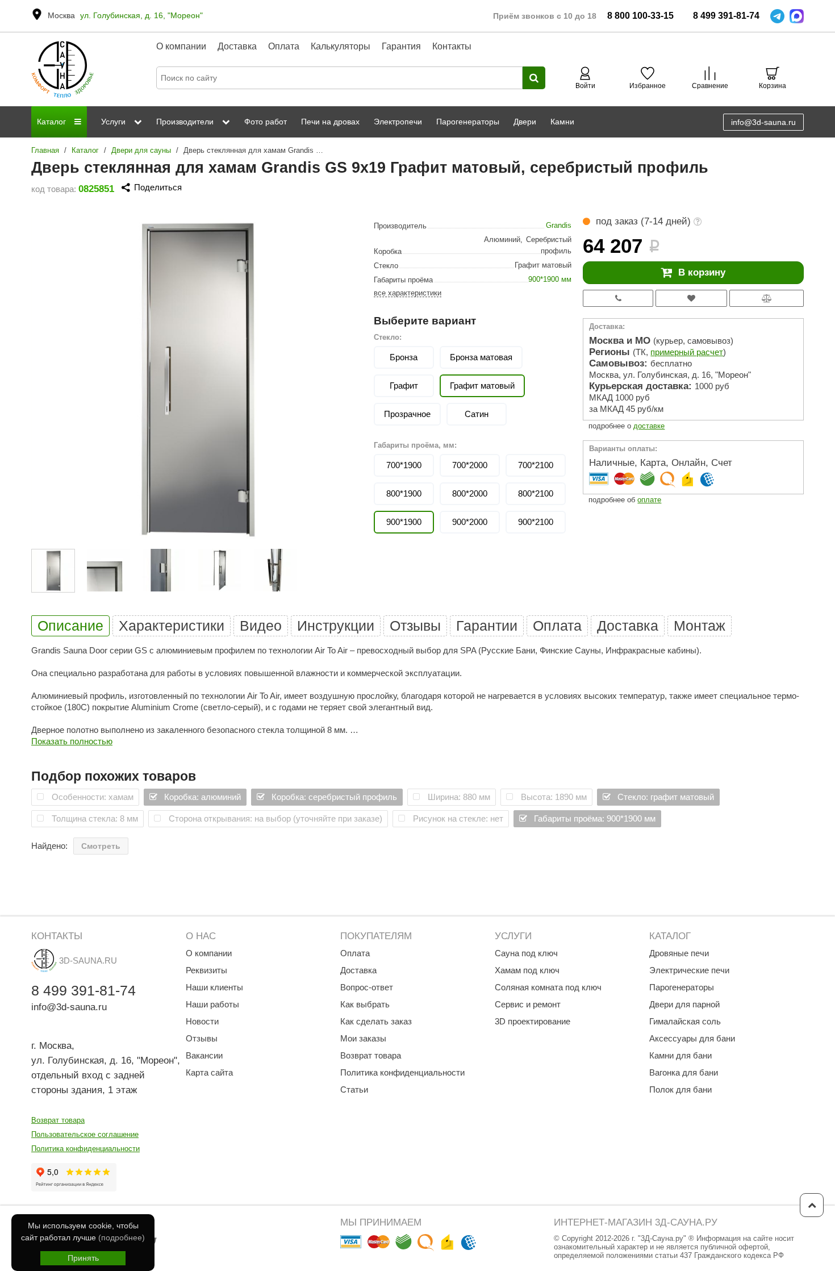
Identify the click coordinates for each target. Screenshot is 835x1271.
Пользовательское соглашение (85, 1134)
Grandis (558, 225)
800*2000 (469, 493)
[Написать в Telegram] (777, 16)
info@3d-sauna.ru (763, 122)
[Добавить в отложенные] (692, 298)
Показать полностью (71, 741)
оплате (649, 499)
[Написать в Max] (797, 16)
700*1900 (403, 465)
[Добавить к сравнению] (766, 298)
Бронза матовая (481, 357)
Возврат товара (58, 1120)
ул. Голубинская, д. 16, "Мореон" (141, 15)
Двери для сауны (141, 150)
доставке (649, 426)
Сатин (477, 414)
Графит (404, 385)
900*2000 (469, 522)
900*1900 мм (549, 279)
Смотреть (100, 846)
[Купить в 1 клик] (618, 298)
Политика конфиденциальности (85, 1148)
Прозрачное (407, 414)
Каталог (85, 150)
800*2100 (535, 493)
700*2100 (535, 465)
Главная (45, 150)
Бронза (404, 357)
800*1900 (403, 493)
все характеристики (407, 293)
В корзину (701, 272)
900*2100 (535, 522)
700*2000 (469, 465)
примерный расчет (686, 352)
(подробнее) (121, 1237)
